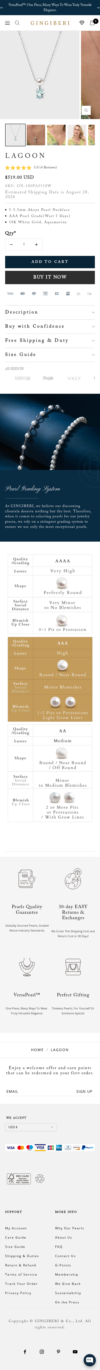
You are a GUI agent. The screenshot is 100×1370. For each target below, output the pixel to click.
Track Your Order (21, 1284)
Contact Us (65, 1256)
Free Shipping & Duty (37, 340)
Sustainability (68, 1293)
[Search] (17, 23)
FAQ (59, 1246)
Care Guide (15, 1237)
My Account (16, 1228)
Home (37, 1049)
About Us (63, 1237)
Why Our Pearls (69, 1228)
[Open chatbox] (90, 1360)
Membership (66, 1274)
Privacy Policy (18, 1293)
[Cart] (92, 23)
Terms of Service (21, 1274)
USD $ (12, 1127)
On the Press (67, 1302)
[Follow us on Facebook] (25, 1352)
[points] (82, 22)
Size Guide (20, 355)
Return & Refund (20, 1265)
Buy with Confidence (35, 326)
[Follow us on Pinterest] (58, 1352)
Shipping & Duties (22, 1256)
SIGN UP (84, 1091)
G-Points (63, 1265)
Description (21, 312)
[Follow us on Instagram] (41, 1352)
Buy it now (50, 277)
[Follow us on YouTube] (75, 1352)
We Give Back (68, 1284)
